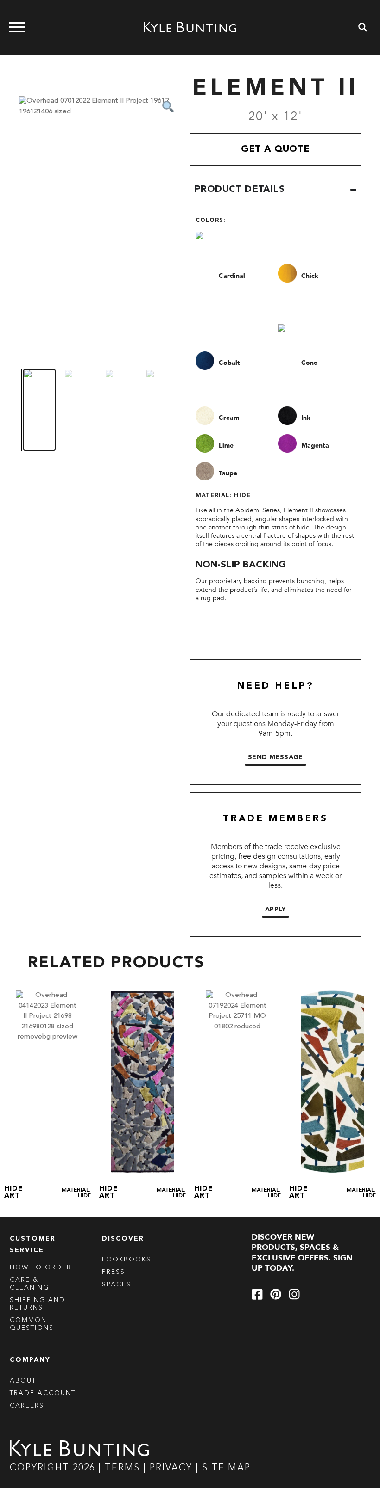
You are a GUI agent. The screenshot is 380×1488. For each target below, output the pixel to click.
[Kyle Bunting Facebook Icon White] (257, 1294)
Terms (122, 1468)
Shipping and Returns (37, 1304)
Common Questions (32, 1324)
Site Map (226, 1468)
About (23, 1380)
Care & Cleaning (29, 1284)
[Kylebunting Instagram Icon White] (294, 1294)
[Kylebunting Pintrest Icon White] (275, 1294)
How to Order (40, 1267)
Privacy (173, 1468)
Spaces (116, 1284)
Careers (27, 1405)
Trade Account (43, 1393)
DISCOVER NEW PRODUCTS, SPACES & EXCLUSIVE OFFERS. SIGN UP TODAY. (302, 1253)
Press (113, 1272)
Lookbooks (126, 1259)
